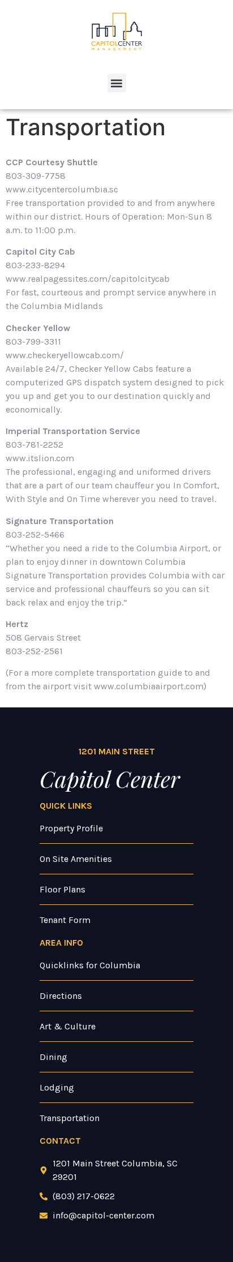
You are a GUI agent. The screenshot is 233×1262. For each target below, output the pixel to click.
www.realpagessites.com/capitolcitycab (88, 278)
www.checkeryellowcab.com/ (65, 355)
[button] (116, 83)
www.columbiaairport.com (149, 686)
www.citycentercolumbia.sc (62, 189)
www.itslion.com (40, 458)
